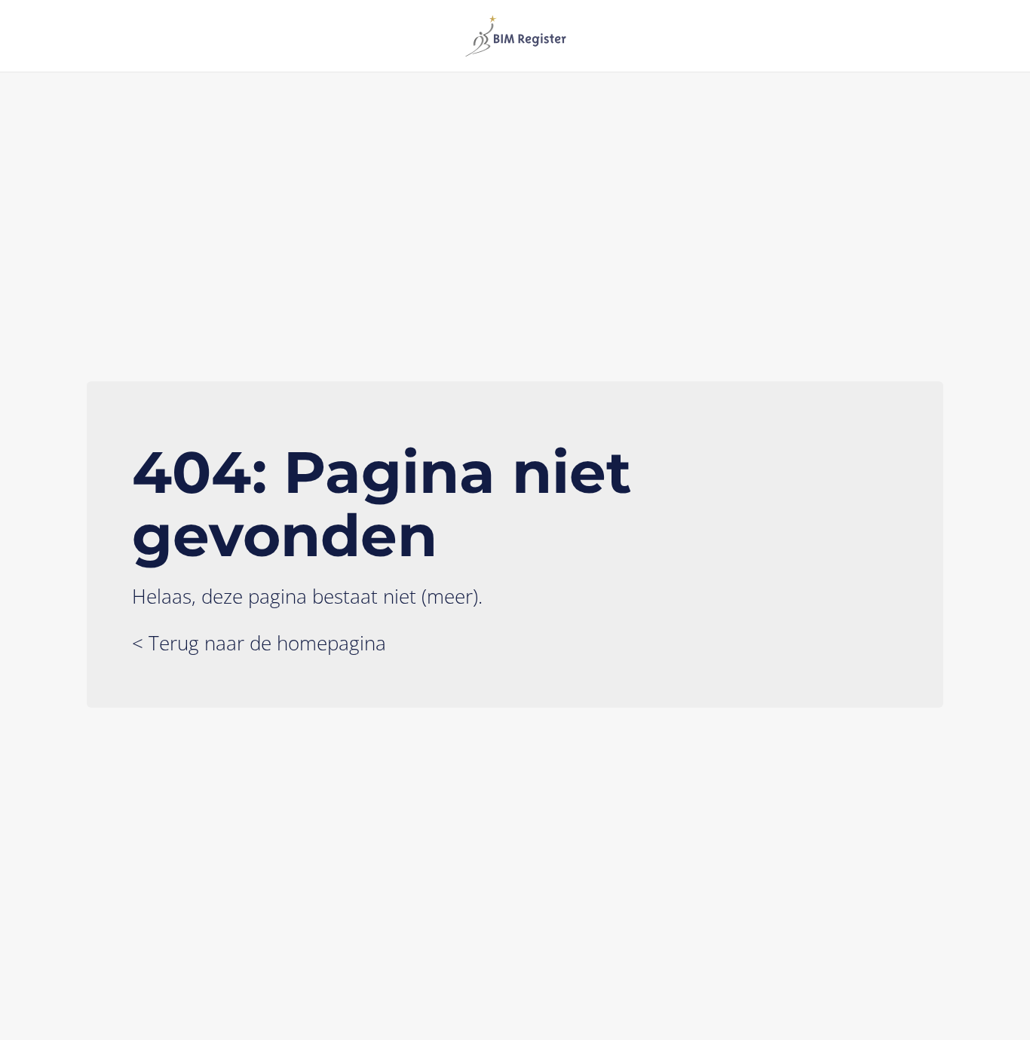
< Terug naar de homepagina (259, 642)
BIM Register (515, 36)
